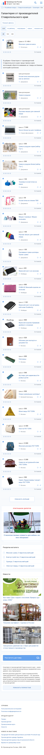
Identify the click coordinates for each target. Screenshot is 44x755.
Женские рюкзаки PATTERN (29, 446)
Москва (23, 346)
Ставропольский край (24, 7)
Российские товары (10, 7)
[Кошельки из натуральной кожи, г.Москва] (40, 414)
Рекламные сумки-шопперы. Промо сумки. (29, 253)
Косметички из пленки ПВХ (28, 200)
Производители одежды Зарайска (12, 737)
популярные (21, 28)
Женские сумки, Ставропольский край (19, 553)
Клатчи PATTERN (25, 429)
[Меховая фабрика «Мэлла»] (37, 47)
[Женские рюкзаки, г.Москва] (40, 449)
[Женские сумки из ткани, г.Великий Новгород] (40, 397)
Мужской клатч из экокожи (29, 271)
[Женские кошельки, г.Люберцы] (40, 292)
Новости (4, 727)
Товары (3, 719)
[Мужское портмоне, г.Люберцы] (40, 274)
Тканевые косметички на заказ (28, 183)
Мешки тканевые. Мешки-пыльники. (28, 218)
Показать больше (22, 499)
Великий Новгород (27, 397)
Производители (6, 721)
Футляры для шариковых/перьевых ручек (29, 377)
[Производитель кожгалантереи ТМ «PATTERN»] (37, 346)
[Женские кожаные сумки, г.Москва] (40, 467)
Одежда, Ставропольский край (17, 561)
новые (30, 28)
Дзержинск (24, 82)
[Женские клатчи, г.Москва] (40, 431)
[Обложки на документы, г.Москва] (40, 346)
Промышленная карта (8, 724)
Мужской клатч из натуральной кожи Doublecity (29, 306)
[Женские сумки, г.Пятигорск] (40, 47)
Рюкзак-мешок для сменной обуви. (29, 236)
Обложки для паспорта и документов (28, 342)
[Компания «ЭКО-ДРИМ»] (37, 397)
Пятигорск (24, 47)
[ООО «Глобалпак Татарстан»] (37, 133)
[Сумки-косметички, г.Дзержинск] (40, 82)
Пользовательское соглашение (11, 708)
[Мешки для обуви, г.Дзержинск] (40, 117)
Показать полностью (22, 687)
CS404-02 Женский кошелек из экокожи (30, 288)
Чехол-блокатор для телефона (30, 130)
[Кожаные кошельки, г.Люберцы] (40, 310)
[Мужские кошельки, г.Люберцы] (40, 328)
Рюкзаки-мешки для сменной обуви (29, 113)
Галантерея (36, 7)
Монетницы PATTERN (27, 411)
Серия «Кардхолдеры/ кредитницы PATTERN (30, 481)
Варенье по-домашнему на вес (10, 742)
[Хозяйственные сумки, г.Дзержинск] (40, 98)
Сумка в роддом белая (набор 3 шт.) (29, 165)
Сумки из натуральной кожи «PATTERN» (29, 463)
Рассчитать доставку (13, 658)
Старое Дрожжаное (27, 133)
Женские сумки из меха (27, 44)
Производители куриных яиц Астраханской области (17, 740)
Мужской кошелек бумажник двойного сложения (29, 324)
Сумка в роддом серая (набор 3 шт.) (29, 148)
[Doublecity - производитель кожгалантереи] (37, 274)
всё (4, 28)
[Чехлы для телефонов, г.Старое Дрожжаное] (40, 133)
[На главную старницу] (2, 7)
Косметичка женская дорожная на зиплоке (29, 78)
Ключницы (22, 359)
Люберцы (24, 274)
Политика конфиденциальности (11, 711)
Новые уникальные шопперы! (29, 394)
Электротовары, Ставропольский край (20, 566)
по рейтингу (11, 28)
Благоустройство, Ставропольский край (20, 557)
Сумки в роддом (24, 95)
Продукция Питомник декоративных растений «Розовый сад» (20, 734)
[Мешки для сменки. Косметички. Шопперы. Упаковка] (37, 152)
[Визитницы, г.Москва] (40, 485)
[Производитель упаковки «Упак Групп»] (37, 82)
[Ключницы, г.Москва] (40, 362)
